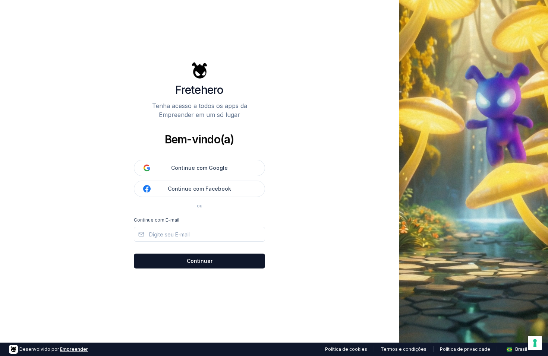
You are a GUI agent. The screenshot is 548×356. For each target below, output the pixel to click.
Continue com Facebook (199, 188)
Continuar (199, 261)
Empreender (74, 349)
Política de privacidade (465, 349)
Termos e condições (403, 349)
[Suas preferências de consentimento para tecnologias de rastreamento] (535, 343)
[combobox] (521, 349)
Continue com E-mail (156, 220)
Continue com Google (199, 168)
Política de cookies (346, 349)
